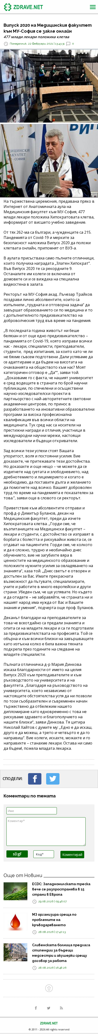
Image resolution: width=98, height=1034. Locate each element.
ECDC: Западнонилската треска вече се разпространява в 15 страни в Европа (61, 889)
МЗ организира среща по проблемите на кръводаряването (54, 920)
